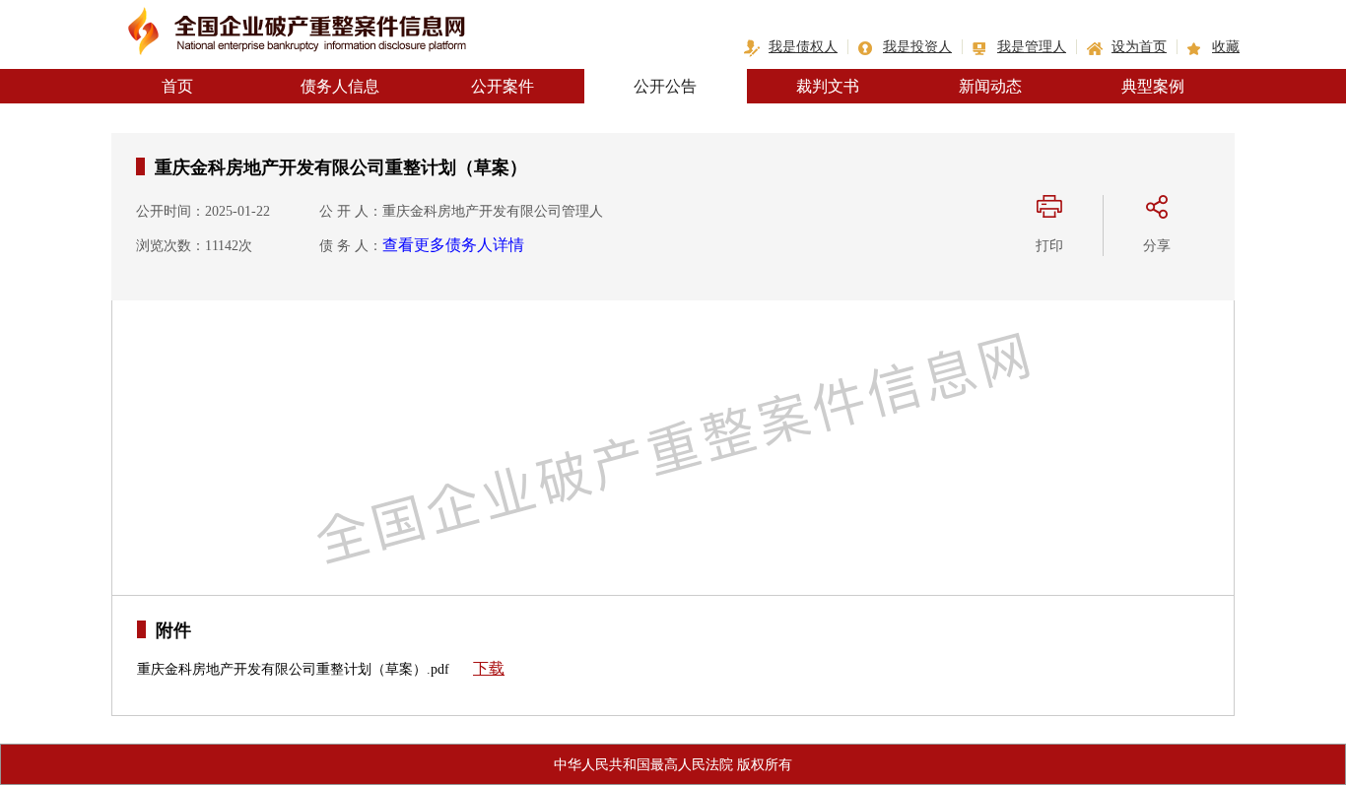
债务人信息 (340, 86)
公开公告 (665, 86)
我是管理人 (1031, 46)
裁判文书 (827, 86)
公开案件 (502, 86)
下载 (489, 668)
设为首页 (1139, 46)
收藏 (1226, 46)
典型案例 (1152, 86)
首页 (177, 86)
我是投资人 (917, 46)
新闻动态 (990, 86)
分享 (1157, 245)
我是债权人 (803, 46)
